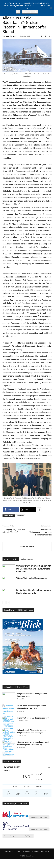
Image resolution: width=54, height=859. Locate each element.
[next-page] (8, 602)
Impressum (45, 851)
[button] (11, 509)
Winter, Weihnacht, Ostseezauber (32, 578)
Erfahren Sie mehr (30, 12)
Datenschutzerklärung (31, 851)
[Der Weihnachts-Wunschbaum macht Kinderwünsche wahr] (9, 593)
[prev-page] (4, 602)
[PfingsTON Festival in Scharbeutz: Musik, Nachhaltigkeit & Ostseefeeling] (9, 745)
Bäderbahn (20, 516)
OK (18, 12)
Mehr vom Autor (27, 559)
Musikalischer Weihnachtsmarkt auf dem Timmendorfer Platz (40, 532)
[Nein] (51, 8)
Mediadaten (9, 851)
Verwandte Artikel (11, 559)
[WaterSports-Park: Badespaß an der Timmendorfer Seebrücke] (9, 715)
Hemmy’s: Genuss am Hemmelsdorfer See (33, 718)
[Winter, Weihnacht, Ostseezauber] (9, 581)
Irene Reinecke (11, 36)
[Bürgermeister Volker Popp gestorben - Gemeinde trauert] (9, 696)
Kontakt (18, 851)
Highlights (28, 836)
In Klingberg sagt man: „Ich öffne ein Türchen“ (14, 530)
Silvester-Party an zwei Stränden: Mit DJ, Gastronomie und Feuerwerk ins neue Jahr (33, 569)
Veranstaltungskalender (39, 817)
